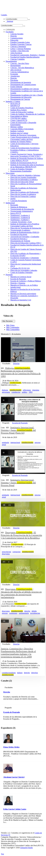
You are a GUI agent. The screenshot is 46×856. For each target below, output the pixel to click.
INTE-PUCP (15, 104)
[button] (4, 15)
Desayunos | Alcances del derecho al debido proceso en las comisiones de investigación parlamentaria (21, 593)
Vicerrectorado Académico (20, 230)
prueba (12, 199)
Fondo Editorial (16, 87)
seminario (5, 442)
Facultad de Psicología (18, 234)
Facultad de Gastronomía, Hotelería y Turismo (27, 55)
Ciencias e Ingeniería (18, 47)
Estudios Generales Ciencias (20, 44)
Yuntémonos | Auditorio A (20, 215)
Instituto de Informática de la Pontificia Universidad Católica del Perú (24, 225)
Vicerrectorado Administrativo (21, 211)
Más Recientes (8, 321)
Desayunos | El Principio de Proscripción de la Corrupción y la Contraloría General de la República (21, 535)
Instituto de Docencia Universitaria (23, 135)
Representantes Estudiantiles (20, 171)
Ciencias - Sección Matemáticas (22, 68)
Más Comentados (12, 327)
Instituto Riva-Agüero (18, 110)
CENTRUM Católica (18, 118)
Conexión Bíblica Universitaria (21, 129)
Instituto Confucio (17, 131)
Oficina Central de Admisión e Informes (25, 175)
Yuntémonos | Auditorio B (20, 218)
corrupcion (17, 552)
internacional (15, 442)
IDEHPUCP (15, 106)
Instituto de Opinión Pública (20, 142)
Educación (14, 40)
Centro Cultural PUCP (18, 120)
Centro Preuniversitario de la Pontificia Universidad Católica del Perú (24, 138)
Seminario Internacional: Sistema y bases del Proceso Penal (18, 483)
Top (2, 854)
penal (4, 445)
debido (34, 611)
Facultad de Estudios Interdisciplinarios (25, 57)
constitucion (15, 392)
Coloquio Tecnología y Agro (21, 222)
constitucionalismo (9, 673)
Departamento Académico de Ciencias (24, 89)
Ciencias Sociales (16, 34)
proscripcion (6, 552)
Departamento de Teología (20, 241)
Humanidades (15, 66)
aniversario (6, 392)
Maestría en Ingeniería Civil (20, 300)
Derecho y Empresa (17, 283)
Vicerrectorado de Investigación (22, 209)
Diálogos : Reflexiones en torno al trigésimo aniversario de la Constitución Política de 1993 (21, 372)
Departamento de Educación (20, 97)
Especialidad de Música (19, 116)
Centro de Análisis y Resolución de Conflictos (27, 114)
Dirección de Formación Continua (23, 196)
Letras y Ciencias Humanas (20, 49)
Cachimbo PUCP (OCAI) (20, 268)
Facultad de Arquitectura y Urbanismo (24, 258)
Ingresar (9, 21)
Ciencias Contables (17, 59)
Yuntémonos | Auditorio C (20, 220)
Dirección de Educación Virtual (22, 182)
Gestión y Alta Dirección (19, 51)
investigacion (35, 613)
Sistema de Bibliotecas (18, 207)
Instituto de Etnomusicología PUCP (23, 163)
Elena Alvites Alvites (11, 747)
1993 (30, 392)
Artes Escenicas (16, 53)
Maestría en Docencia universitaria (23, 294)
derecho (27, 611)
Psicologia (14, 80)
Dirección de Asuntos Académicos (23, 194)
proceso (37, 442)
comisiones (13, 613)
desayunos (6, 554)
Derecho (13, 36)
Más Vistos (10, 325)
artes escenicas (15, 70)
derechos (34, 673)
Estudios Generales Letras (20, 42)
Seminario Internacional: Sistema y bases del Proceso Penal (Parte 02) (18, 430)
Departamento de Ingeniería (20, 82)
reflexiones (27, 390)
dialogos (5, 390)
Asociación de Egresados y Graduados (24, 237)
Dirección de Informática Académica (24, 180)
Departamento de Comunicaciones (23, 85)
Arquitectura (15, 76)
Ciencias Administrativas (19, 72)
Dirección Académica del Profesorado (24, 192)
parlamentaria (24, 613)
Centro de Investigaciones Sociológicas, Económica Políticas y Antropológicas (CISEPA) (25, 150)
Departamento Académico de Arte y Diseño (26, 95)
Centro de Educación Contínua (21, 112)
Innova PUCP (15, 213)
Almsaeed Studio (26, 848)
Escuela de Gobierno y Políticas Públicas (25, 281)
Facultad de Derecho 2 (18, 239)
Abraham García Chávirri (13, 777)
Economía (14, 74)
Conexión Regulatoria (18, 201)
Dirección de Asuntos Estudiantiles (23, 177)
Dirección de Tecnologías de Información (25, 228)
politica (24, 392)
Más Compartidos (12, 330)
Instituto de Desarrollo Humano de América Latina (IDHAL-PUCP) (26, 159)
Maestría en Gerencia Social (20, 277)
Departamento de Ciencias (20, 99)
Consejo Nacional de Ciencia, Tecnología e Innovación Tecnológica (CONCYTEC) (26, 155)
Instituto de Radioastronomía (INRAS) (24, 232)
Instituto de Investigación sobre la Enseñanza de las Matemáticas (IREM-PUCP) (27, 166)
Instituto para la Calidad (19, 133)
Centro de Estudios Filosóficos (21, 108)
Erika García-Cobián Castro (14, 809)
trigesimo (35, 390)
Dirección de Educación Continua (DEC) (25, 243)
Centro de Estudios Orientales (21, 169)
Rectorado (14, 205)
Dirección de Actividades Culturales (23, 270)
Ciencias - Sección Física (19, 63)
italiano (20, 673)
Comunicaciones (16, 38)
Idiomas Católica (16, 127)
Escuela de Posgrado (18, 279)
